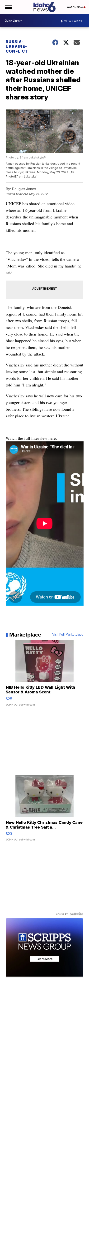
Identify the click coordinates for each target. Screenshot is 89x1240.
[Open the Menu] (8, 7)
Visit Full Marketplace (67, 634)
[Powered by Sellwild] (76, 914)
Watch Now (75, 7)
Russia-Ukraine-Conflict (17, 46)
